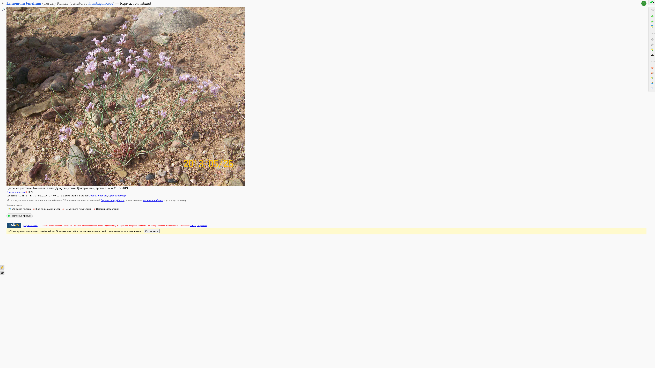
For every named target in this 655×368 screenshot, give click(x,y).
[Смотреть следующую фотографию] (220, 96)
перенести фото (153, 200)
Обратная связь (31, 226)
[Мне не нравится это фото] (2, 273)
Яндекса (102, 195)
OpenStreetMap (117, 195)
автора (193, 226)
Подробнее (202, 226)
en (644, 3)
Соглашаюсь (151, 231)
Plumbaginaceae (100, 3)
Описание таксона (21, 209)
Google (92, 195)
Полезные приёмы (21, 215)
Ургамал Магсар (15, 192)
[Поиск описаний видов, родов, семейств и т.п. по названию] (3, 9)
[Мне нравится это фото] (2, 267)
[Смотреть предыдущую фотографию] (31, 96)
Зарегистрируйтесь (112, 200)
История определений (107, 209)
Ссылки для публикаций (78, 209)
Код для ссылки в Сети (48, 209)
